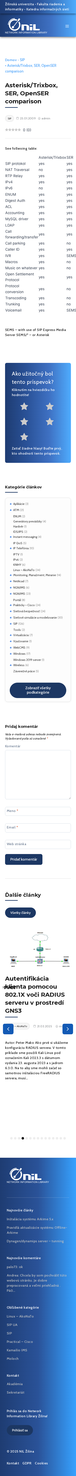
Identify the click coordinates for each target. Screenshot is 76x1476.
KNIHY (17, 565)
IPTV (16, 554)
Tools (17, 630)
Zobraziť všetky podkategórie (38, 690)
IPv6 (16, 560)
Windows (19, 654)
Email (12, 827)
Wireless (18, 665)
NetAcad (18, 581)
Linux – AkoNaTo (24, 570)
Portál (17, 600)
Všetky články (20, 913)
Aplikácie (18, 504)
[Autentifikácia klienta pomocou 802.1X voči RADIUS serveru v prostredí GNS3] (38, 949)
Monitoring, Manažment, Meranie (34, 575)
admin (46, 118)
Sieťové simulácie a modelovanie (35, 617)
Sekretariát (15, 1392)
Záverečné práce (24, 671)
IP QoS (17, 543)
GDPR (26, 1463)
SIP (15, 624)
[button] (8, 1029)
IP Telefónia (21, 548)
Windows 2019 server (27, 660)
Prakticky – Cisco (24, 605)
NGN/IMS (19, 587)
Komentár (12, 746)
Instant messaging (25, 537)
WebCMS (19, 647)
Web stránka (16, 844)
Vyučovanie (20, 641)
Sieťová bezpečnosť (26, 611)
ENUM (17, 516)
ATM (16, 510)
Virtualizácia (21, 635)
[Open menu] (67, 26)
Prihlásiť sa (20, 1430)
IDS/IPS (18, 532)
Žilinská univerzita (19, 4)
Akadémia (15, 1384)
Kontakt (13, 1463)
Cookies (41, 1463)
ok (21, 1267)
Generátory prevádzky (27, 521)
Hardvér (18, 526)
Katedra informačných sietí (47, 9)
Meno (12, 811)
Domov (11, 60)
